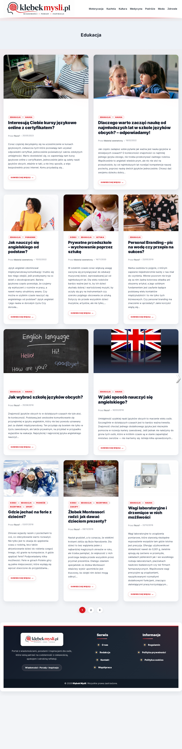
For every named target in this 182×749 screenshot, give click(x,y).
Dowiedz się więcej (23, 178)
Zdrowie (172, 8)
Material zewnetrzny (113, 140)
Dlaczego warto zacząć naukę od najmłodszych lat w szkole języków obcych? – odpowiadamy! (134, 127)
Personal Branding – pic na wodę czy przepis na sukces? (150, 247)
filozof (17, 136)
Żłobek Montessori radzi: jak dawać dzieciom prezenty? (87, 517)
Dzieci (73, 237)
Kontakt (105, 659)
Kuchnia (111, 8)
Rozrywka (15, 507)
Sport (29, 507)
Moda (161, 8)
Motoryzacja (96, 8)
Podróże (150, 8)
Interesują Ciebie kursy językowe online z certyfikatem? (42, 125)
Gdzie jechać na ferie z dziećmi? (30, 514)
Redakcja (105, 652)
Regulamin (154, 644)
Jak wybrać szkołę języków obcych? (45, 397)
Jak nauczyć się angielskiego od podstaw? (23, 247)
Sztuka (100, 237)
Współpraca (105, 667)
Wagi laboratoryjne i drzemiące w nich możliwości (147, 513)
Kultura (123, 8)
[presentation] (46, 83)
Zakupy (74, 507)
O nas (105, 644)
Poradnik (30, 237)
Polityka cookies (154, 659)
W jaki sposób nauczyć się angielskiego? (125, 399)
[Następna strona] (100, 610)
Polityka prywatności (154, 652)
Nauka (28, 117)
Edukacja (15, 117)
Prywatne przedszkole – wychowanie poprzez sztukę (90, 247)
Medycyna (136, 8)
